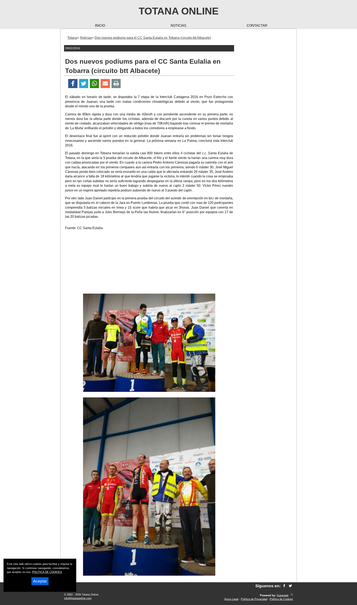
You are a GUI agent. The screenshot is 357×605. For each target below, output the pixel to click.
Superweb (282, 595)
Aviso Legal (231, 599)
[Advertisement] (149, 263)
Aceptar (40, 581)
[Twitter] (83, 83)
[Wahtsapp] (94, 83)
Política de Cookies (281, 599)
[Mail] (105, 83)
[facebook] (284, 586)
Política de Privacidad (254, 599)
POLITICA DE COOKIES (47, 572)
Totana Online (179, 11)
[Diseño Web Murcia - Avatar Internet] (291, 595)
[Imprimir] (116, 83)
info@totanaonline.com (78, 598)
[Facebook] (72, 83)
